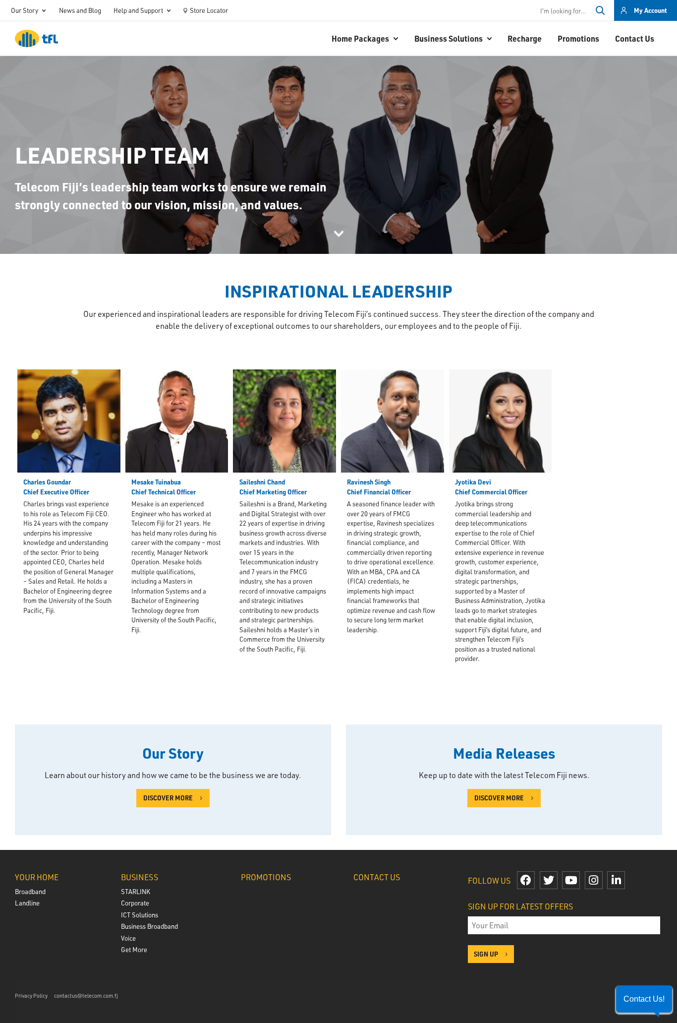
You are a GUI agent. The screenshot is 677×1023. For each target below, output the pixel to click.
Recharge (525, 38)
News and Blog (80, 10)
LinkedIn (616, 880)
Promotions (578, 38)
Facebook (526, 880)
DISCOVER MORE (168, 797)
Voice (128, 938)
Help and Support (138, 10)
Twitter (549, 880)
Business (139, 877)
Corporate (135, 903)
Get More (134, 949)
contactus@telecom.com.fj (86, 995)
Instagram (594, 880)
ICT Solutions (139, 914)
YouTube (571, 880)
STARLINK (135, 891)
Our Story (24, 10)
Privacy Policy (31, 995)
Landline (27, 903)
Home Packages (360, 38)
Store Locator (209, 10)
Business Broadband (149, 926)
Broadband (30, 891)
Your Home (36, 877)
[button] (644, 999)
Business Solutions (448, 38)
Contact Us (634, 38)
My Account (650, 10)
